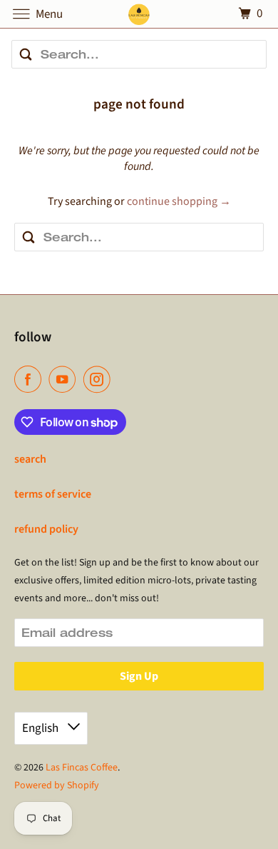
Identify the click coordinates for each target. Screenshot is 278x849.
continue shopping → (179, 201)
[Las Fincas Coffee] (139, 14)
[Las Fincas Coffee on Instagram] (99, 379)
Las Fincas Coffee (82, 767)
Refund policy (46, 529)
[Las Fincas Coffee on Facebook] (30, 379)
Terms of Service (52, 494)
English (41, 728)
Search (30, 459)
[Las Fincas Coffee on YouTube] (64, 379)
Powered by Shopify (56, 785)
